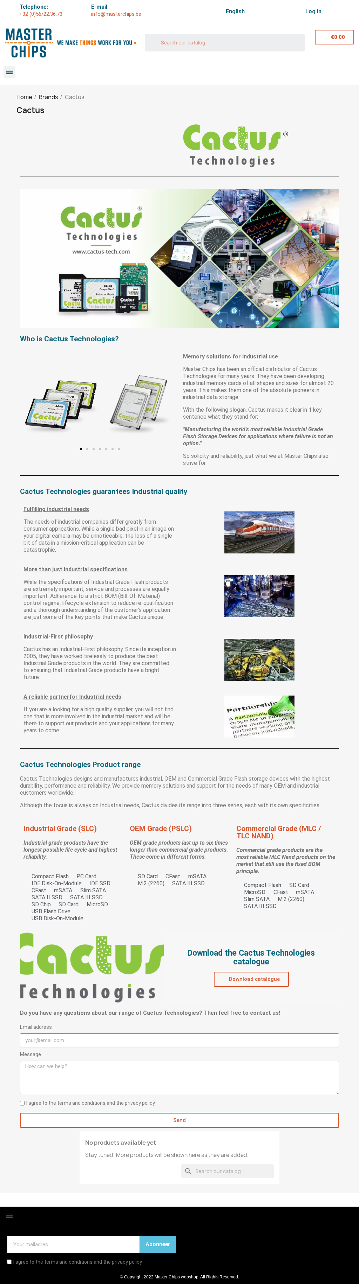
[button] (30, 404)
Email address (36, 1027)
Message (30, 1054)
